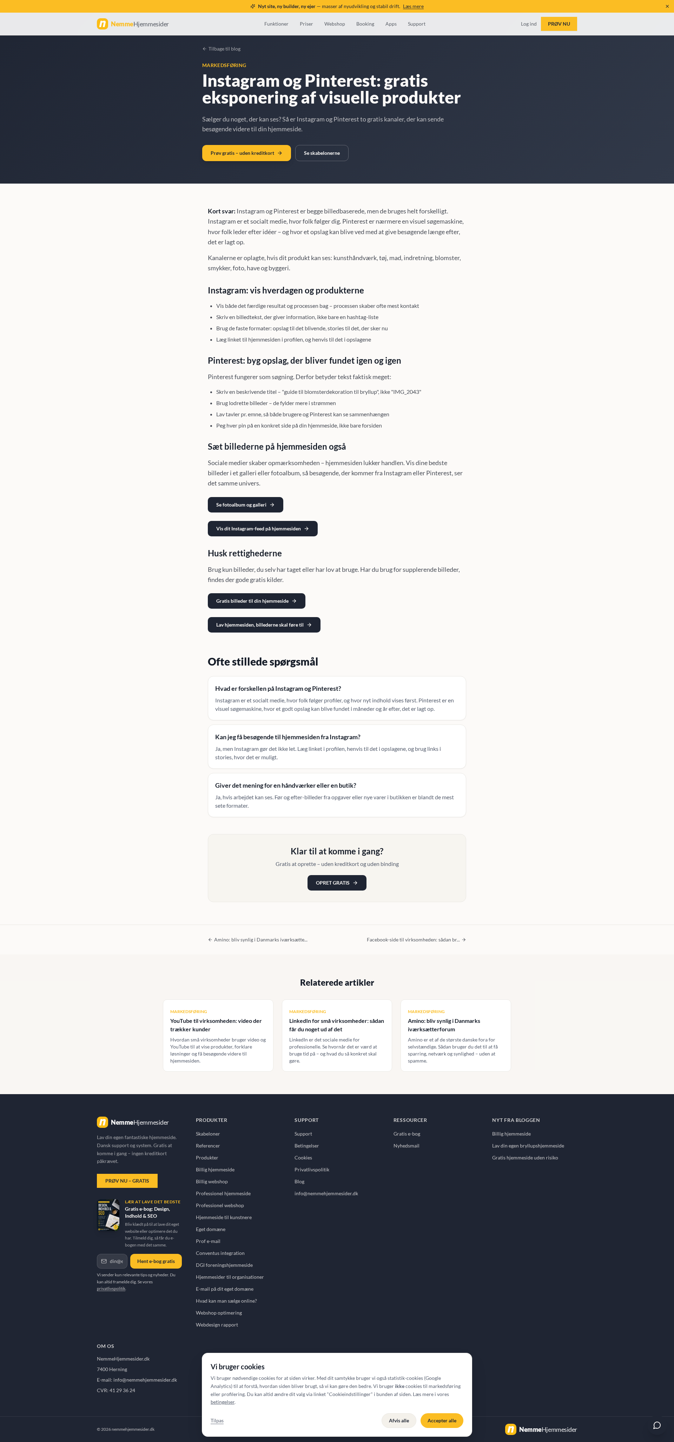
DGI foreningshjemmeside (224, 1265)
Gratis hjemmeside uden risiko (525, 1157)
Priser (306, 24)
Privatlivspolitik (312, 1169)
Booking (365, 24)
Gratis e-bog (407, 1134)
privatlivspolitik (111, 1288)
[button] (667, 6)
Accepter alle (442, 1420)
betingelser (222, 1402)
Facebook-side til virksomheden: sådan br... (413, 939)
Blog (299, 1181)
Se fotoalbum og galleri (241, 505)
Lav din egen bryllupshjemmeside (528, 1146)
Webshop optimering (219, 1313)
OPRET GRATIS (333, 883)
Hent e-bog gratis (156, 1261)
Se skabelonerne (322, 153)
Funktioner (276, 24)
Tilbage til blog (224, 49)
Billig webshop (212, 1181)
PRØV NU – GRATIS (127, 1181)
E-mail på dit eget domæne (224, 1289)
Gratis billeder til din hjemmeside (252, 601)
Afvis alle (399, 1420)
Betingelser (307, 1146)
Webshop (334, 24)
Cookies (303, 1157)
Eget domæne (210, 1229)
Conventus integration (220, 1253)
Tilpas (217, 1420)
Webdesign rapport (217, 1325)
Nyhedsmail (406, 1146)
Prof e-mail (208, 1241)
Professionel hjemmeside (223, 1193)
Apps (391, 24)
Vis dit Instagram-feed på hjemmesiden (258, 528)
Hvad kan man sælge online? (226, 1301)
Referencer (208, 1146)
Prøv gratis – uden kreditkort (242, 153)
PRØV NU (559, 24)
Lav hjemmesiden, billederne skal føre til (260, 625)
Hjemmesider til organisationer (230, 1277)
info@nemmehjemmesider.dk (326, 1193)
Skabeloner (208, 1134)
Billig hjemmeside (215, 1169)
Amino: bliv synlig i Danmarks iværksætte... (261, 939)
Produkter (207, 1157)
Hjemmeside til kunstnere (224, 1217)
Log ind (529, 24)
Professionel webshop (220, 1205)
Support (416, 24)
